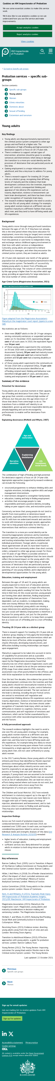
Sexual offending (17, 111)
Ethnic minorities (16, 102)
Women (12, 98)
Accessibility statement (12, 1042)
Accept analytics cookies (27, 27)
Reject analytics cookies (27, 34)
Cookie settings (9, 1046)
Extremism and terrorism (20, 115)
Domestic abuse (16, 106)
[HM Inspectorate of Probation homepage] (15, 53)
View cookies (27, 41)
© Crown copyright (27, 1074)
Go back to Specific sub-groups (16, 69)
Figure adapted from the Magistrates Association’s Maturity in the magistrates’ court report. (24, 319)
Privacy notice (31, 1042)
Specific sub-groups (17, 89)
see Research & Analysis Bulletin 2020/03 (27, 833)
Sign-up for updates (12, 1018)
